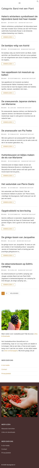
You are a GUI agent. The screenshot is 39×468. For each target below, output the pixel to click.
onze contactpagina (11, 351)
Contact (4, 369)
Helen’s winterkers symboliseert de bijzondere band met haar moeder (19, 17)
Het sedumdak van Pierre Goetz (17, 184)
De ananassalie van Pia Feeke (16, 130)
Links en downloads (8, 432)
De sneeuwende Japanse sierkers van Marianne (18, 102)
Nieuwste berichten (8, 428)
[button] (38, 2)
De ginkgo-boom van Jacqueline (18, 237)
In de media (5, 365)
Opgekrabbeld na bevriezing (16, 210)
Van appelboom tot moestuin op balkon (17, 73)
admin (5, 22)
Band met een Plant (26, 22)
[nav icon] (19, 3)
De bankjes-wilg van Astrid (15, 45)
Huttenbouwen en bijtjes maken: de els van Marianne (18, 156)
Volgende (14, 293)
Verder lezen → (8, 37)
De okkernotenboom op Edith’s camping (17, 265)
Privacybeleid (6, 373)
